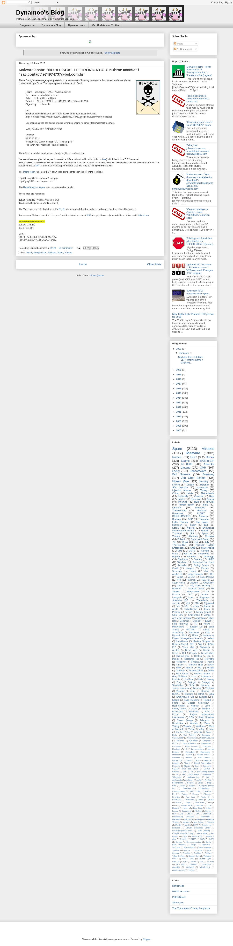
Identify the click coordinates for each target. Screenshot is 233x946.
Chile (207, 632)
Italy (207, 542)
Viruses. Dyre (205, 859)
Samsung (207, 766)
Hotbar (208, 808)
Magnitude (188, 819)
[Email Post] (78, 248)
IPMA (195, 635)
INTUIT (201, 513)
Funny (200, 800)
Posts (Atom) (97, 275)
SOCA (202, 839)
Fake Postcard (191, 746)
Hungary (190, 568)
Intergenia (177, 597)
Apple (175, 609)
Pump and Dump (200, 539)
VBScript (209, 688)
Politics (188, 612)
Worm (193, 862)
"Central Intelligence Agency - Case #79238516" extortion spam (198, 213)
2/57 (89, 215)
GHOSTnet (208, 583)
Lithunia (176, 679)
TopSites (197, 853)
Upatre (181, 499)
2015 (179, 393)
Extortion (176, 797)
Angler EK (177, 574)
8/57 (37, 165)
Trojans (176, 536)
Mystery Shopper (201, 641)
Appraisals (194, 632)
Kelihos (198, 811)
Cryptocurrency (178, 791)
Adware (194, 583)
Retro (196, 766)
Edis (198, 791)
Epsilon (184, 794)
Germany (208, 474)
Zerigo (207, 615)
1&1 (206, 524)
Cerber (211, 670)
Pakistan (191, 580)
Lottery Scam (179, 709)
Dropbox (197, 621)
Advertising (177, 632)
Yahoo (191, 729)
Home (83, 264)
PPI (179, 580)
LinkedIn (176, 507)
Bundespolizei (196, 670)
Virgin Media (194, 774)
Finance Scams (202, 673)
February (184, 353)
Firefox (175, 703)
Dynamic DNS (179, 635)
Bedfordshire (177, 783)
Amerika (209, 464)
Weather (180, 691)
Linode (190, 484)
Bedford (208, 780)
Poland (181, 539)
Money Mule (180, 481)
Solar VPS (177, 615)
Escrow (195, 794)
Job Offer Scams (193, 478)
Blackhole (183, 559)
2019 (179, 374)
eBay (201, 729)
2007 (179, 430)
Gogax (188, 802)
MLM (194, 709)
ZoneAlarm (206, 864)
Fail (196, 542)
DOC (193, 457)
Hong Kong (197, 808)
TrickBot (197, 688)
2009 (179, 421)
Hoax (193, 676)
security (176, 603)
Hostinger (176, 749)
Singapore (204, 597)
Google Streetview (198, 703)
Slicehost (181, 562)
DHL (184, 653)
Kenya (207, 624)
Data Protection (189, 743)
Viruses (68, 252)
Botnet (201, 694)
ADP (190, 519)
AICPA (191, 577)
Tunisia (208, 853)
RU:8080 (186, 464)
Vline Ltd (175, 862)
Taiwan (193, 571)
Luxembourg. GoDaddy (183, 817)
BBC (200, 667)
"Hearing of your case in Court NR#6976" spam (199, 123)
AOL (208, 777)
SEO (191, 717)
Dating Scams (201, 565)
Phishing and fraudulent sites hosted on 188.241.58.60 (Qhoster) (199, 241)
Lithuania (193, 536)
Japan (207, 609)
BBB (196, 501)
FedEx (204, 594)
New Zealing (204, 831)
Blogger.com (27, 25)
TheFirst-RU (179, 544)
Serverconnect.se (193, 842)
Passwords (177, 711)
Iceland (175, 811)
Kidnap (208, 811)
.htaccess (205, 691)
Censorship (192, 738)
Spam (60, 252)
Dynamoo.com (76, 25)
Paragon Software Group (182, 833)
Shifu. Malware (178, 845)
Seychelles (177, 685)
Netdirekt (176, 757)
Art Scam (189, 780)
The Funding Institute (205, 772)
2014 (179, 397)
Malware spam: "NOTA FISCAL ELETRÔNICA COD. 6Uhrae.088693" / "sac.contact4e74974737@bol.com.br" (79, 72)
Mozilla (178, 825)
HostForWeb (178, 706)
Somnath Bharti (196, 588)
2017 (179, 383)
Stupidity (203, 481)
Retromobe (178, 885)
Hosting (198, 656)
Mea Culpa (198, 822)
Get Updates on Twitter (105, 25)
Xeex (178, 667)
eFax (175, 553)
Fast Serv (190, 797)
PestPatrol (209, 659)
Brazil (29, 252)
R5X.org (205, 580)
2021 (179, 348)
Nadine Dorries (203, 755)
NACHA (210, 501)
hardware (190, 867)
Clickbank (180, 741)
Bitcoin (208, 732)
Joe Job (188, 553)
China (175, 493)
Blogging (189, 694)
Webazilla (205, 647)
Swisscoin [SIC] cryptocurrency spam (197, 292)
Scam (193, 524)
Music (187, 825)
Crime (175, 653)
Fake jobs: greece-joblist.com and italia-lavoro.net (197, 98)
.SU (174, 542)
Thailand (177, 533)
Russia (176, 457)
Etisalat (203, 697)
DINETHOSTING (181, 516)
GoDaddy (183, 496)
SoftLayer (176, 847)
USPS (192, 550)
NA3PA (189, 755)
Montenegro (178, 627)
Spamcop (205, 685)
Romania (196, 499)
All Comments (184, 49)
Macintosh (176, 819)
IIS (186, 749)
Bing (209, 783)
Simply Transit (203, 612)
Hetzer (186, 808)
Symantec (198, 850)
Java (207, 706)
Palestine (207, 760)
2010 (179, 416)
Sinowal (207, 769)
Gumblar (199, 805)
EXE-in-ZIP (207, 460)
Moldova (209, 536)
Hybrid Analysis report (34, 187)
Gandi (175, 568)
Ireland (211, 638)
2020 (179, 369)
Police (175, 714)
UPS (180, 550)
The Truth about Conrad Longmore (191, 908)
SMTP (193, 839)
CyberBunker (190, 609)
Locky (176, 471)
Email (174, 794)
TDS (191, 772)
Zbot (206, 571)
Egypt (208, 621)
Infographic (186, 811)
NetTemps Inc (191, 659)
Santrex (179, 842)
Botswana (206, 735)
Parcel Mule (202, 833)
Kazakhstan (182, 641)
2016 (179, 388)
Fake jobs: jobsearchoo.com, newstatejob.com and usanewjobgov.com (197, 149)
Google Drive (40, 252)
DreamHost (206, 743)
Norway (210, 679)
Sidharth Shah (195, 665)
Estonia (176, 594)
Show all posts (112, 52)
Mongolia (200, 507)
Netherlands (207, 493)
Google (205, 550)
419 (188, 603)
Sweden (198, 559)
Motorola (210, 822)
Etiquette (207, 794)
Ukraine (185, 467)
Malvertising (207, 547)
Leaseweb (203, 553)
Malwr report (29, 172)
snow (211, 729)
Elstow (193, 653)
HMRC (211, 559)
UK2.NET (190, 629)
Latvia (190, 493)
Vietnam (191, 556)
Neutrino (188, 757)
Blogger (210, 667)
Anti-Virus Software (181, 618)
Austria (175, 650)
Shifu (191, 685)
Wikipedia (207, 774)
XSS (201, 862)
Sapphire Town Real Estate (185, 769)
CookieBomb (204, 788)
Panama (175, 763)
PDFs (211, 574)
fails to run (143, 215)
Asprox (210, 499)
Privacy (180, 665)
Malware (52, 252)
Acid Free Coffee (183, 732)
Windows (200, 726)
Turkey (204, 490)
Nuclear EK (177, 760)
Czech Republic (195, 574)
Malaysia (200, 819)
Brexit (182, 786)
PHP (198, 760)
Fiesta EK (205, 797)
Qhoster (187, 766)
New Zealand (204, 757)
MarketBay (189, 752)
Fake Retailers (191, 700)
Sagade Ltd (196, 627)
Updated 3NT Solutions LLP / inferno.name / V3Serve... (190, 360)
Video (207, 723)
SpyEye (187, 850)
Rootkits (183, 839)
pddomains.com (178, 870)
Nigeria (190, 527)
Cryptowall (209, 603)
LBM (174, 814)
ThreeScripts (179, 510)
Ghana (178, 802)
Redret (204, 530)
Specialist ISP (180, 600)
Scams (185, 460)
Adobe (206, 629)
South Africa (178, 583)
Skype (193, 845)
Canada (198, 496)
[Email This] (84, 248)
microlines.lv (205, 867)
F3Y (191, 594)
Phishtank (194, 711)
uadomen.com (193, 777)
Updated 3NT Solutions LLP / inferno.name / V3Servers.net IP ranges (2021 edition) (199, 268)
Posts (179, 43)
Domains (202, 510)
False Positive (207, 577)
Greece (180, 586)
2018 (179, 379)
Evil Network (181, 474)
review (191, 870)
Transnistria (202, 600)
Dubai (211, 694)
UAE (186, 606)
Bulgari (192, 786)
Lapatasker (202, 487)
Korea (175, 527)
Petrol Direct (179, 897)
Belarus (190, 783)
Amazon (203, 516)
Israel (190, 597)
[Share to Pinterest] (97, 248)
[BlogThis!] (88, 248)
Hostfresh (207, 746)
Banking (176, 519)
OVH (203, 467)
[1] (60, 209)
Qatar (185, 836)
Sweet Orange (185, 720)
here (104, 159)
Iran (208, 656)
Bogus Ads (191, 650)
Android (207, 606)
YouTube (210, 862)
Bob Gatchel (189, 735)
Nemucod (176, 828)
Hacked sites (183, 656)
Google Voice (186, 805)
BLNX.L (176, 694)
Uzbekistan (177, 723)
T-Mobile (186, 853)
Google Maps (207, 653)
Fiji (196, 624)
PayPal (176, 556)
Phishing (182, 501)
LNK (181, 814)
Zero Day (180, 864)
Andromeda (177, 780)
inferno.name (193, 592)
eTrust (196, 606)
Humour (195, 706)
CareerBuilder (178, 738)
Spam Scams (189, 847)
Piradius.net (197, 662)
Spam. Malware (204, 847)
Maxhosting (205, 752)
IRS (192, 533)
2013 (179, 402)
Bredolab (180, 670)
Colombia (184, 621)
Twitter (211, 665)
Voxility (175, 726)
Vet (183, 774)
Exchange (176, 746)
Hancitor (175, 808)
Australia (182, 565)
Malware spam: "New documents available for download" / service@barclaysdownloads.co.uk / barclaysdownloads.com (192, 181)
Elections (207, 791)
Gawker (211, 800)
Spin (184, 772)
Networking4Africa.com (182, 831)
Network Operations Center (198, 828)
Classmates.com (207, 738)
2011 (179, 411)
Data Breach (182, 673)
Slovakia (175, 772)
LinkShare (207, 814)
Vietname (207, 856)
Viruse (175, 859)
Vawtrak (194, 723)
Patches (176, 612)
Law (197, 814)
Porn (178, 606)
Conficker (187, 788)
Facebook (177, 513)
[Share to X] (91, 248)
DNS (191, 791)
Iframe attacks (197, 749)
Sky (200, 644)
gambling (176, 867)
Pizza (207, 711)
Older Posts (154, 264)
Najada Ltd (206, 825)
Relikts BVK (197, 836)
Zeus (192, 691)
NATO (195, 825)
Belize (200, 783)
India (205, 504)
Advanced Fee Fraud (203, 562)
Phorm (187, 763)
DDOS (175, 743)
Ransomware (198, 471)
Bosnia (206, 650)
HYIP (209, 805)
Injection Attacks (181, 490)
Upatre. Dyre (193, 856)
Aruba (198, 780)
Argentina (200, 618)
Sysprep (175, 853)
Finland (207, 700)
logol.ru (189, 667)
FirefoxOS (176, 800)
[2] (63, 209)
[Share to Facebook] (94, 248)
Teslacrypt (208, 556)
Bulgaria (204, 519)
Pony (179, 682)
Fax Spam (202, 522)
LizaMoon (188, 679)
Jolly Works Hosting (200, 586)
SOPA (211, 839)
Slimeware (206, 845)
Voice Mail (188, 647)
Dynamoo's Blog (40, 12)
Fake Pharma (180, 522)
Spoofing (175, 850)
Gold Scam (199, 802)
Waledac (187, 726)
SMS (192, 547)
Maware (186, 822)
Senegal (206, 682)
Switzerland (194, 615)
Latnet (189, 814)
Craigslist (206, 741)
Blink (174, 786)
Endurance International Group (193, 529)
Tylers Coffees (178, 856)
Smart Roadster (206, 717)
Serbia (180, 577)
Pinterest (176, 766)
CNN (197, 603)
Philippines (181, 662)
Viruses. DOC (188, 859)
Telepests (204, 720)
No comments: (66, 248)
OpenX (189, 760)
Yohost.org (176, 777)
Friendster (189, 800)
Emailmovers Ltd (185, 697)
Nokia (200, 679)
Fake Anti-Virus (180, 624)
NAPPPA (176, 588)
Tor (177, 774)
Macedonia (205, 817)
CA (207, 592)
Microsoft (177, 524)
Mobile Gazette (180, 891)
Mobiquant (176, 755)
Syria (209, 850)
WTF (185, 862)
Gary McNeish (179, 676)
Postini (210, 662)
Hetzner (204, 484)
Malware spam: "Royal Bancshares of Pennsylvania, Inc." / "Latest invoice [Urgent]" (199, 71)
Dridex (210, 457)
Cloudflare (193, 741)
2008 (179, 425)
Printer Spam (186, 504)
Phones (205, 568)
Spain (205, 533)
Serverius (177, 571)
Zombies (193, 864)
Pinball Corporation (202, 763)
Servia (208, 842)
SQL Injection (180, 487)
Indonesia (206, 676)
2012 (179, 407)
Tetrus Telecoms (180, 688)
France (176, 484)
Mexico (175, 659)
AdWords (198, 732)
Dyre (211, 496)
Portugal (192, 682)
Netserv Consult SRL (183, 644)
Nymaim (206, 709)
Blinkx (174, 735)
